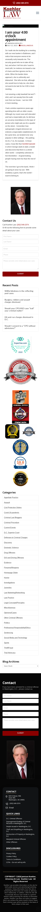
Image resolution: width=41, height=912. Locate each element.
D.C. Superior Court (11, 533)
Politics (7, 623)
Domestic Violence (11, 548)
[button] (37, 12)
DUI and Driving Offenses (14, 558)
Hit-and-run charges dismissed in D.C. (19, 318)
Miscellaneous (26, 45)
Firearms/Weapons (11, 568)
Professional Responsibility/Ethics (17, 628)
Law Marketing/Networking (14, 593)
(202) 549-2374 (23, 225)
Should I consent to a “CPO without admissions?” (20, 327)
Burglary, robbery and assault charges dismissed (17, 301)
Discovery (8, 543)
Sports (6, 643)
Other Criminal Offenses (13, 618)
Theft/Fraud (8, 648)
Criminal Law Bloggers (13, 517)
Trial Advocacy (9, 653)
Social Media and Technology (15, 638)
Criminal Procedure (11, 522)
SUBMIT (20, 274)
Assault (7, 502)
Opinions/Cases (10, 613)
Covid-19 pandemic (11, 513)
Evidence (7, 563)
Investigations (9, 583)
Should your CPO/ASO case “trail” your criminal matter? (19, 310)
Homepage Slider (11, 573)
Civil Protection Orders (13, 508)
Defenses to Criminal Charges (15, 537)
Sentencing (8, 633)
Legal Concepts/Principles (14, 603)
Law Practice (9, 598)
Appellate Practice (11, 497)
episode (28, 144)
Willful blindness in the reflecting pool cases (19, 292)
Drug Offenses (9, 553)
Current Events (10, 528)
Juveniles (7, 588)
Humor (6, 578)
